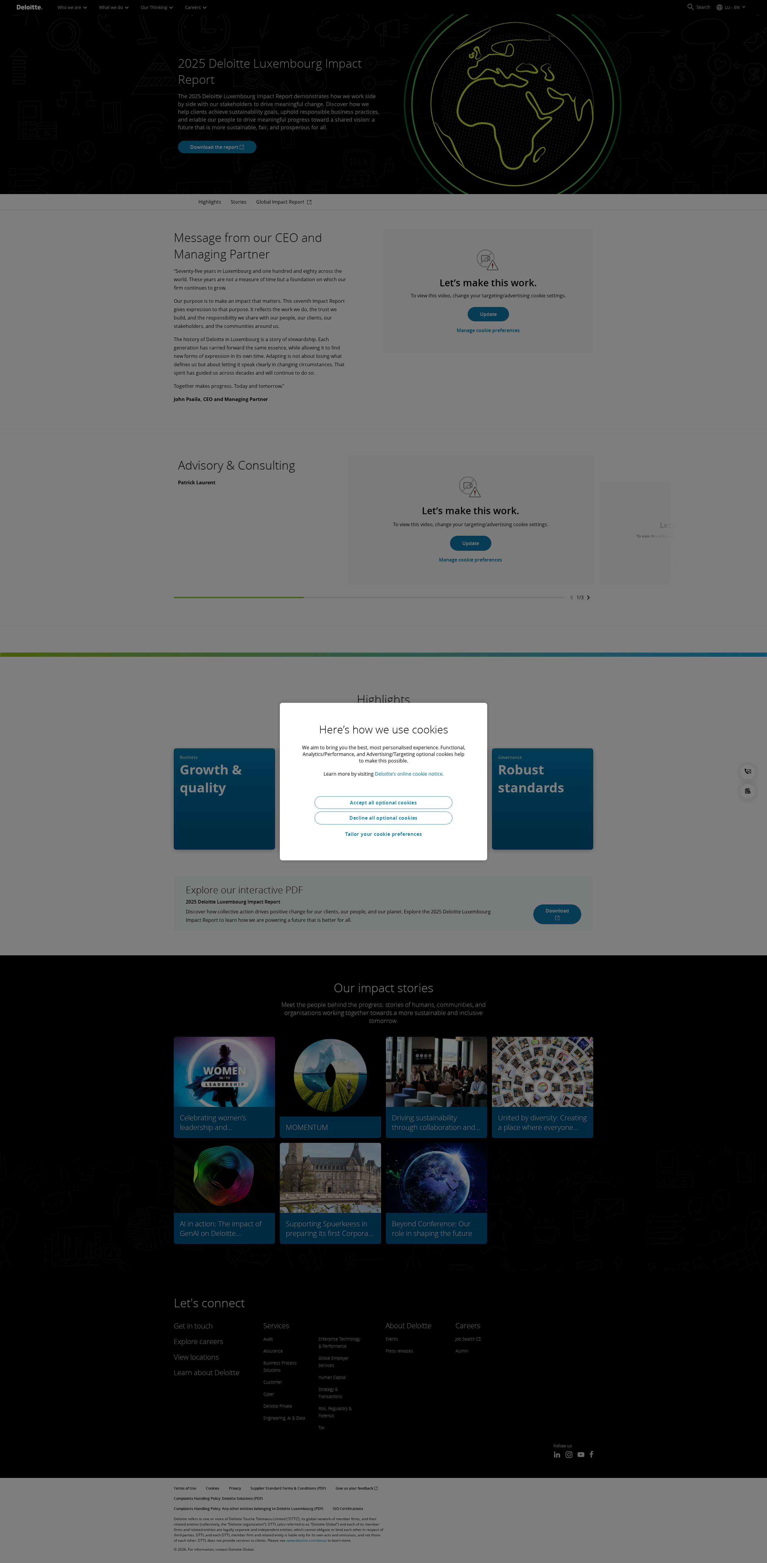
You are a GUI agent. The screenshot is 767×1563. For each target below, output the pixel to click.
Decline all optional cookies (383, 818)
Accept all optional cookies (383, 802)
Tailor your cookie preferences (383, 834)
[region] (383, 781)
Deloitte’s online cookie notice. (409, 773)
